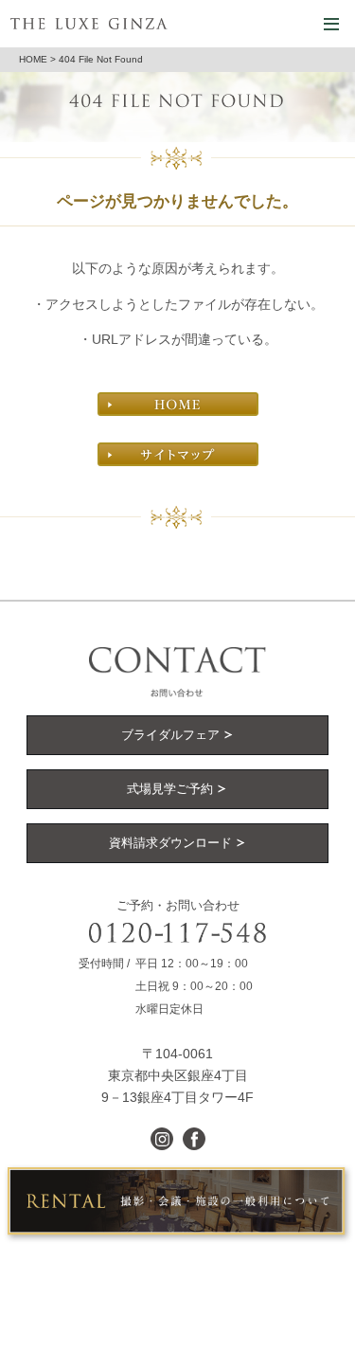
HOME (33, 59)
